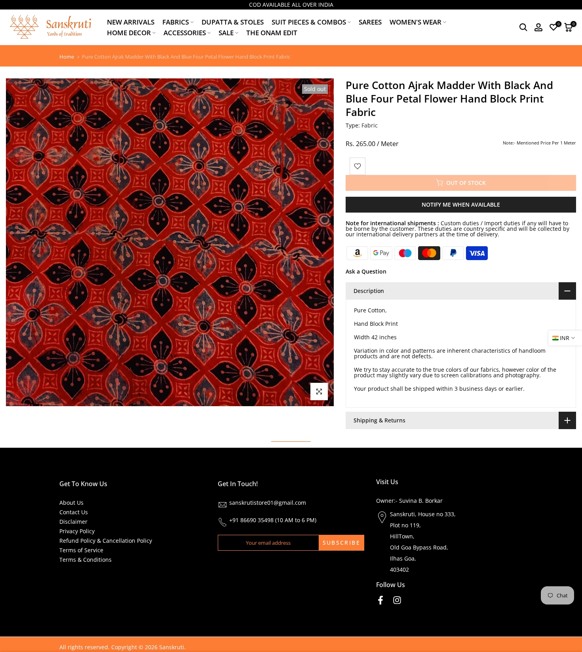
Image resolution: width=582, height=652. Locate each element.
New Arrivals (130, 22)
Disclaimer (73, 521)
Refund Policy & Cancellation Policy (105, 540)
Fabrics (175, 22)
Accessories (185, 32)
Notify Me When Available (461, 204)
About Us (71, 502)
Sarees (370, 22)
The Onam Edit (271, 32)
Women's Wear (415, 22)
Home (66, 56)
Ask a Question (366, 271)
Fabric (369, 125)
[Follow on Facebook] (380, 600)
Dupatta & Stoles (233, 22)
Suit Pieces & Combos (309, 22)
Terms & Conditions (85, 559)
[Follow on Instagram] (397, 600)
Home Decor (129, 32)
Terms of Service (81, 550)
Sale (226, 32)
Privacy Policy (77, 531)
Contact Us (73, 512)
